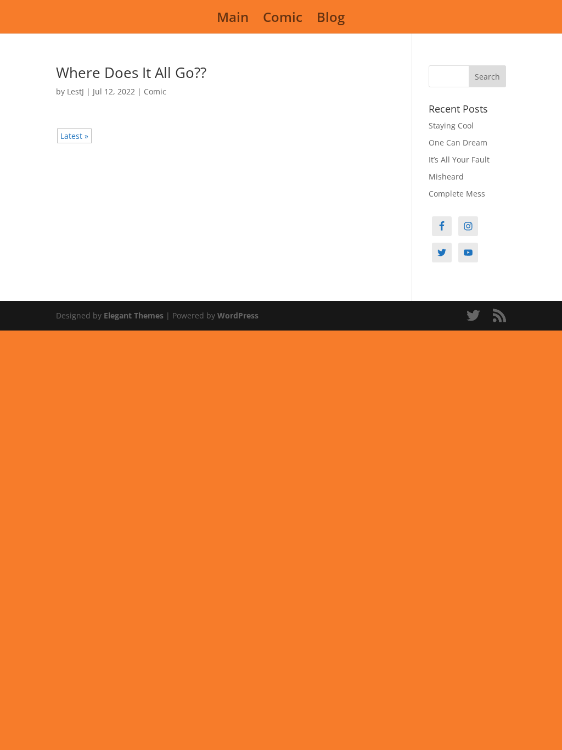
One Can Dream (458, 142)
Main (233, 19)
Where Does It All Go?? (131, 72)
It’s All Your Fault (459, 159)
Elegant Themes (134, 315)
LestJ (75, 91)
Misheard (446, 176)
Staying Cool (451, 125)
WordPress (237, 315)
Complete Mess (457, 193)
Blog (331, 19)
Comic (282, 19)
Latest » (74, 136)
